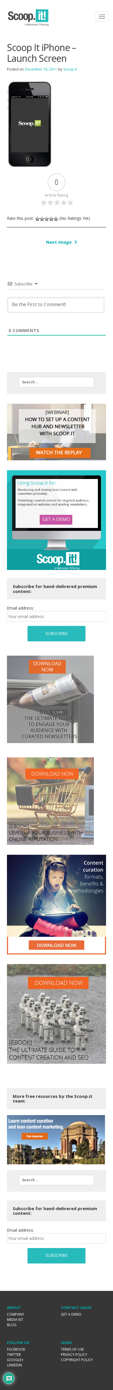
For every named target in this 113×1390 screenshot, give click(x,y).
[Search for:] (56, 382)
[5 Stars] (56, 219)
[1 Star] (37, 219)
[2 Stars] (42, 219)
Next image (59, 242)
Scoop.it (70, 69)
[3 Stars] (46, 219)
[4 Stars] (51, 219)
